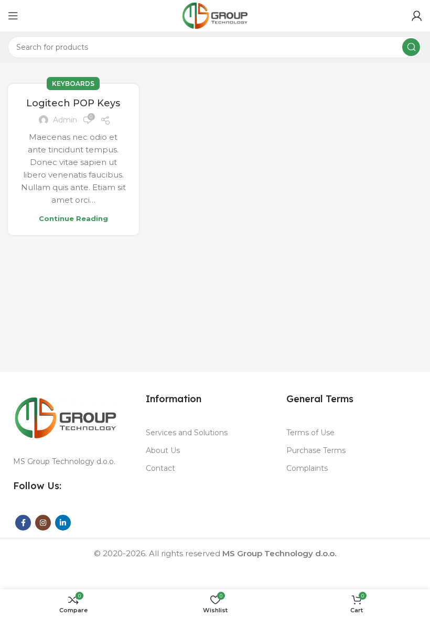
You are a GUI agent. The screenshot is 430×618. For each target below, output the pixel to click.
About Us (163, 450)
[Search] (411, 47)
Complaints (307, 468)
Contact (160, 468)
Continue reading (73, 218)
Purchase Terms (316, 450)
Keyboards (73, 83)
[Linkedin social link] (63, 523)
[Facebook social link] (23, 523)
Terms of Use (310, 432)
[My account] (416, 15)
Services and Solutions (187, 432)
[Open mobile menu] (13, 15)
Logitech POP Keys (73, 103)
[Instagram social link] (43, 523)
